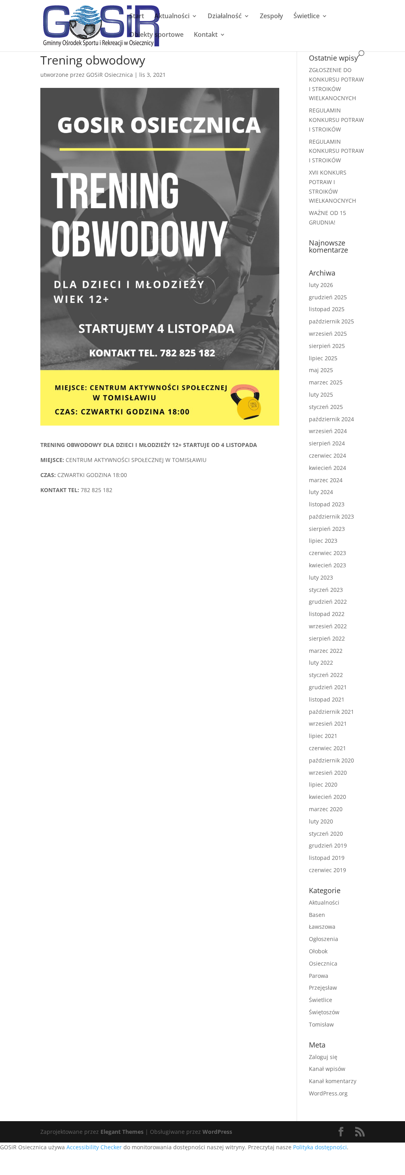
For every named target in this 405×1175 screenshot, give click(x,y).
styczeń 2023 (326, 589)
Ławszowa (322, 926)
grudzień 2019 (328, 845)
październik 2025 (331, 321)
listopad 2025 (326, 309)
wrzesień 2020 (328, 772)
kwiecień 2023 (327, 565)
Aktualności (171, 16)
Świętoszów (324, 1012)
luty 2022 (321, 662)
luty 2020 (321, 821)
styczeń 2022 (326, 675)
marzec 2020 (326, 809)
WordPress (217, 1131)
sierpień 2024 (327, 443)
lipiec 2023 (323, 540)
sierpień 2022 (327, 638)
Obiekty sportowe (156, 35)
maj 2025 (321, 370)
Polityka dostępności (320, 1147)
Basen (317, 914)
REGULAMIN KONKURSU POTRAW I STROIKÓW (336, 119)
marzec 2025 (326, 382)
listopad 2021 (326, 699)
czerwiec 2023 (327, 553)
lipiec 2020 (323, 784)
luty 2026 (321, 285)
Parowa (318, 975)
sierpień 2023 (327, 528)
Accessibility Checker (94, 1147)
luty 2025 (321, 394)
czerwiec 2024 (327, 455)
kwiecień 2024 (327, 468)
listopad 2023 (326, 504)
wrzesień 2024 (328, 431)
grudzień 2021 (328, 687)
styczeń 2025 (326, 407)
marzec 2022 (326, 650)
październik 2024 (331, 419)
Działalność (225, 16)
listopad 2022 (326, 614)
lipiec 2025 (323, 358)
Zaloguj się (323, 1057)
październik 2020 (331, 760)
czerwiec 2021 (327, 748)
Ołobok (318, 951)
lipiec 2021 (323, 736)
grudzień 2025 (328, 297)
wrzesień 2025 (328, 333)
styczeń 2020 (326, 833)
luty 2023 (321, 577)
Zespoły (271, 16)
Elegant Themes (122, 1131)
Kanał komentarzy (332, 1081)
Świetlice (306, 16)
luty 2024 (321, 492)
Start (136, 16)
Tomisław (321, 1024)
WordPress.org (328, 1093)
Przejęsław (323, 987)
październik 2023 (331, 516)
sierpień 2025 (327, 346)
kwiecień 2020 (327, 796)
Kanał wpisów (327, 1068)
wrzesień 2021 (328, 723)
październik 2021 (331, 711)
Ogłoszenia (323, 939)
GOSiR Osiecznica (109, 74)
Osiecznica (323, 963)
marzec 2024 (326, 480)
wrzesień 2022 (328, 626)
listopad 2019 (326, 857)
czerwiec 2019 (327, 870)
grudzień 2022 (328, 601)
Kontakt (206, 35)
